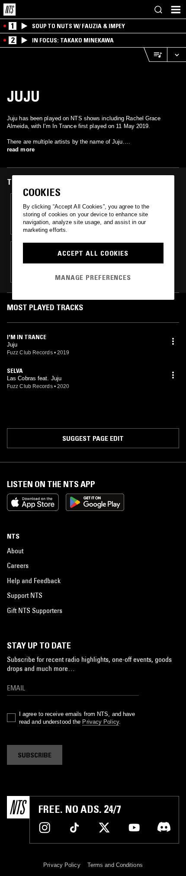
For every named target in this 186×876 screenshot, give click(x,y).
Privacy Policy (100, 722)
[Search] (158, 9)
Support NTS (24, 595)
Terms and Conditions (115, 865)
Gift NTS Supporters (34, 610)
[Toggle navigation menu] (176, 9)
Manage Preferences (93, 277)
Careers (18, 565)
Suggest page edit (93, 438)
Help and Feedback (34, 580)
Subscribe (34, 755)
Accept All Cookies (93, 253)
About (15, 550)
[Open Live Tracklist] (155, 55)
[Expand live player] (176, 55)
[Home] (9, 9)
